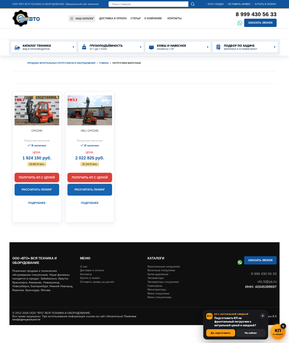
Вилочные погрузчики (161, 270)
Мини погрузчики (158, 293)
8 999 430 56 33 (256, 14)
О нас (83, 266)
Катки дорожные (157, 274)
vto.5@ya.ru (267, 282)
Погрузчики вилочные (37, 140)
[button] (37, 164)
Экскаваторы (155, 277)
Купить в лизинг (90, 277)
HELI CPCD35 (89, 130)
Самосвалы (154, 285)
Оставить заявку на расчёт (97, 281)
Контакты (86, 274)
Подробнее (37, 202)
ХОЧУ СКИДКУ (215, 4)
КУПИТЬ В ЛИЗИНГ (266, 4)
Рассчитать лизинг (37, 189)
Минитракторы (156, 289)
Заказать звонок (260, 22)
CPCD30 (36, 130)
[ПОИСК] (192, 4)
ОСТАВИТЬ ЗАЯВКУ (239, 4)
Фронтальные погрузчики (163, 266)
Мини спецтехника (159, 297)
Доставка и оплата (92, 270)
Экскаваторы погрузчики (163, 281)
